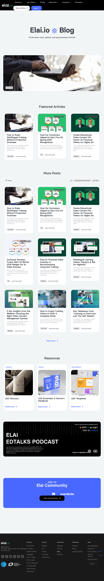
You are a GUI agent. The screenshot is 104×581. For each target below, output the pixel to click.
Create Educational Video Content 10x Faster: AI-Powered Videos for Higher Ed (83, 139)
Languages (30, 554)
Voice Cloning (31, 568)
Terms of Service (95, 555)
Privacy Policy (95, 551)
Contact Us (91, 548)
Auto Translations (32, 563)
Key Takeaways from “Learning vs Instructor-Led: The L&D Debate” (85, 313)
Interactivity (30, 571)
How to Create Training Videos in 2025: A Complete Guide (51, 313)
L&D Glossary (12, 398)
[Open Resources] (57, 2)
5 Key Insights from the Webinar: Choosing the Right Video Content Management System (18, 315)
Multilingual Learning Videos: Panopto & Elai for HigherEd (84, 262)
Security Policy (92, 559)
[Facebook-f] (2, 556)
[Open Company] (70, 2)
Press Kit (60, 554)
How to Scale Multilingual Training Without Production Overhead (16, 139)
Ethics (74, 548)
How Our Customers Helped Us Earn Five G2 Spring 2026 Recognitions (51, 139)
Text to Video (31, 557)
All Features (30, 546)
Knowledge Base (93, 546)
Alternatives (46, 557)
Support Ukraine (77, 551)
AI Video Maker (31, 566)
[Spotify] (22, 556)
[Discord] (18, 556)
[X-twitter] (6, 556)
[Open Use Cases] (35, 2)
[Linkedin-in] (14, 556)
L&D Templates (78, 398)
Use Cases (45, 554)
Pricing (44, 551)
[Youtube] (10, 556)
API (43, 548)
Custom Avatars (32, 551)
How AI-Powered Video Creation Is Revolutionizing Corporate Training (51, 263)
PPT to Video (31, 560)
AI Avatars (30, 548)
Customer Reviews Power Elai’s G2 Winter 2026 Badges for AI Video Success (18, 263)
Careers (59, 548)
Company (60, 546)
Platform (44, 546)
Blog (58, 551)
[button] (52, 341)
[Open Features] (22, 2)
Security (75, 546)
